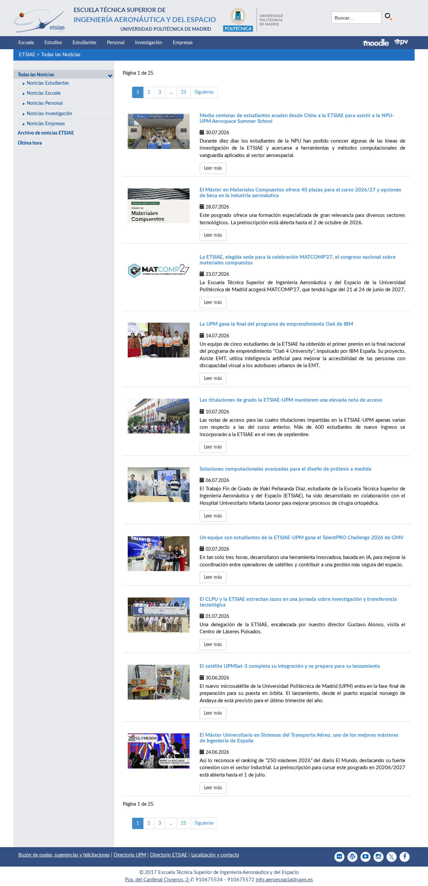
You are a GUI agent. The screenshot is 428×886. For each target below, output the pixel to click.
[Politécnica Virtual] (401, 42)
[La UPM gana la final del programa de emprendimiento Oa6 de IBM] (159, 340)
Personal (115, 43)
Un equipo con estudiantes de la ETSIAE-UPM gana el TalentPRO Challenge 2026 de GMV (301, 537)
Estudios (53, 43)
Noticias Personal (45, 103)
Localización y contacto (215, 855)
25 (183, 92)
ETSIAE (27, 54)
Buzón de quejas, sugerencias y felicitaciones (64, 855)
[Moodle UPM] (378, 43)
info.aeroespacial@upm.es (284, 879)
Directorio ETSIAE (168, 855)
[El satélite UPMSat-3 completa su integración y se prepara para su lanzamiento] (159, 682)
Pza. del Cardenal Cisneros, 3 (157, 879)
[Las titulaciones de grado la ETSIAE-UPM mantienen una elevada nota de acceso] (159, 416)
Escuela (26, 43)
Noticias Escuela (44, 93)
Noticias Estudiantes (48, 83)
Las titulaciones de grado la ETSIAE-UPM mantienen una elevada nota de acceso (291, 400)
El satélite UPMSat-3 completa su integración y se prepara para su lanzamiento (290, 666)
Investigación (148, 43)
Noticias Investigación (49, 113)
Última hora (30, 143)
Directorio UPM (130, 855)
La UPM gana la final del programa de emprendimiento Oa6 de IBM (276, 324)
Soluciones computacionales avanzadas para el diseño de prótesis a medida (285, 469)
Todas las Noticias (61, 54)
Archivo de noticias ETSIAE (46, 133)
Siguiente (204, 92)
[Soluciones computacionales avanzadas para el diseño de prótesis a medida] (159, 484)
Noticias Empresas (46, 124)
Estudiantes (84, 43)
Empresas (183, 43)
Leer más (213, 168)
